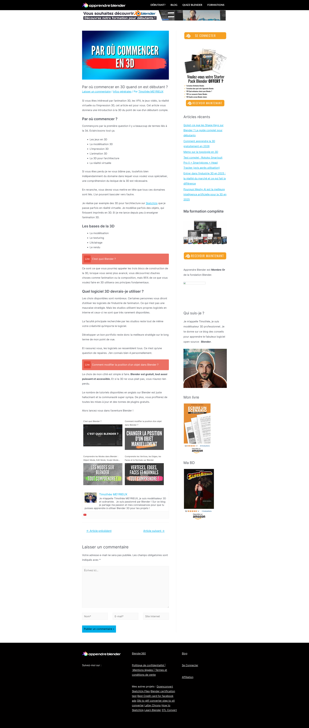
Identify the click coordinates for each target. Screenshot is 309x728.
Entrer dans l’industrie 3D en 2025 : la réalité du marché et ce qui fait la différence (204, 178)
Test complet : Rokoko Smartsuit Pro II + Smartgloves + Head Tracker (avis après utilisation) (202, 162)
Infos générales (122, 91)
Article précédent (99, 530)
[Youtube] (84, 515)
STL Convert (169, 710)
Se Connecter (190, 665)
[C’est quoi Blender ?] (102, 435)
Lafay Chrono (152, 705)
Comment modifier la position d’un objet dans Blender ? (143, 423)
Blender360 (139, 653)
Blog (184, 653)
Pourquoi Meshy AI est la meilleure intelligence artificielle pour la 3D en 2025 (204, 194)
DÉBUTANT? (158, 5)
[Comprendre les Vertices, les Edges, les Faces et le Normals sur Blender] (144, 473)
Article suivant (154, 530)
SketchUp (152, 203)
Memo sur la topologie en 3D (200, 151)
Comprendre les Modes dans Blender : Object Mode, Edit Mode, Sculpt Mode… (101, 458)
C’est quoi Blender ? (92, 421)
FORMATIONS (215, 5)
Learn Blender (152, 710)
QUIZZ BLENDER (192, 5)
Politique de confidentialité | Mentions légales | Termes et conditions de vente (149, 670)
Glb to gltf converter (149, 700)
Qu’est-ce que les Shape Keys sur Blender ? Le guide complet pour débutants (203, 130)
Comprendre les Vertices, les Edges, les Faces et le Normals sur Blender (143, 458)
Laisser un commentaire (96, 91)
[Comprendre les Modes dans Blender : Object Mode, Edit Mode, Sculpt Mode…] (102, 473)
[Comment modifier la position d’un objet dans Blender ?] (144, 438)
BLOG (174, 5)
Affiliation (187, 677)
